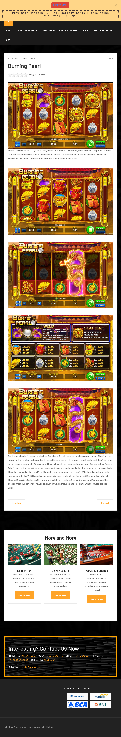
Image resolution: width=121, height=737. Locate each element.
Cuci (85, 30)
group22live (83, 656)
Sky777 (10, 30)
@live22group (28, 656)
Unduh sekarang (68, 30)
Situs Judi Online (102, 30)
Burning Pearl (24, 65)
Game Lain (47, 30)
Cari (8, 40)
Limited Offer (60, 5)
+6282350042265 (19, 660)
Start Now (24, 595)
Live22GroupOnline (31, 667)
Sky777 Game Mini (27, 30)
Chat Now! (49, 660)
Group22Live (56, 656)
